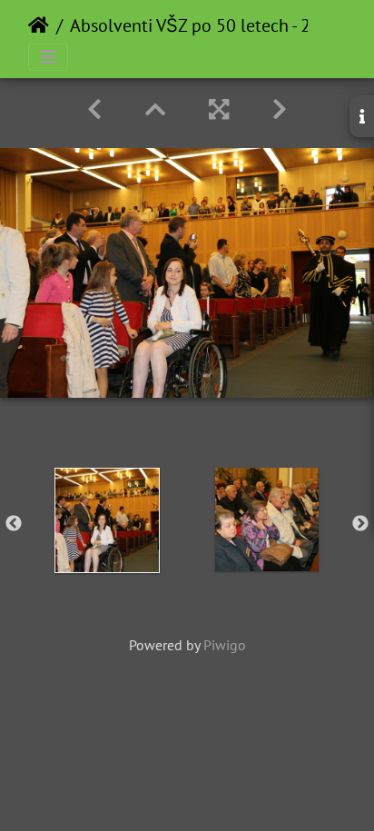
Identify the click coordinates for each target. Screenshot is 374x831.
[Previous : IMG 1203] (94, 109)
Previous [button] (14, 524)
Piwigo (224, 645)
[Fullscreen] (219, 109)
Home (38, 25)
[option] (107, 520)
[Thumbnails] (155, 109)
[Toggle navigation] (48, 57)
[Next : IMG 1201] (280, 109)
